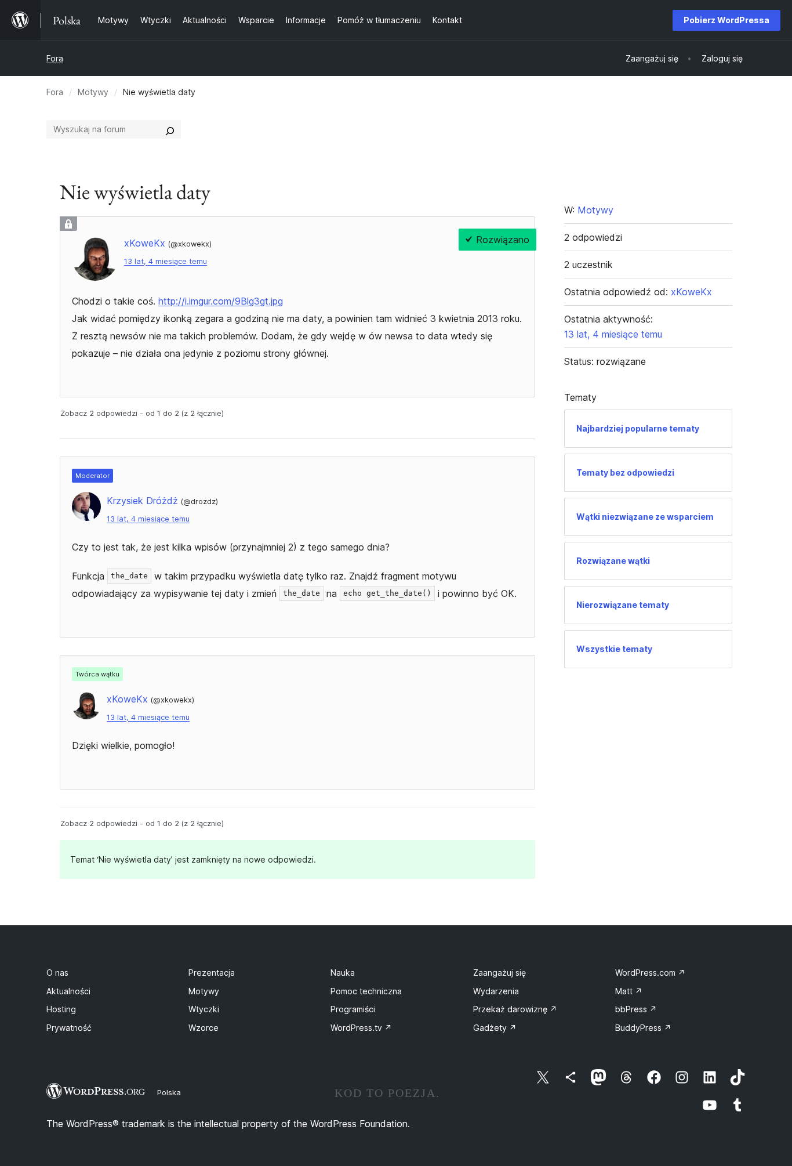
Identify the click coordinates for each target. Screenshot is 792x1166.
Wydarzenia (496, 991)
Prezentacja (211, 972)
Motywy (93, 92)
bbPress (636, 1009)
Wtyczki (203, 1009)
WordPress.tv (361, 1028)
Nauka (342, 972)
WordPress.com (650, 972)
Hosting (61, 1009)
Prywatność (69, 1028)
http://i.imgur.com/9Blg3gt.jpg (220, 301)
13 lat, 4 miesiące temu (165, 261)
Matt (628, 991)
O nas (57, 972)
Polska (169, 1092)
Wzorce (203, 1028)
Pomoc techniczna (366, 991)
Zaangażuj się (499, 972)
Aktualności (68, 991)
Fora (54, 58)
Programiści (352, 1009)
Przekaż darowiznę (515, 1009)
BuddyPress (643, 1028)
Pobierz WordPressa (726, 20)
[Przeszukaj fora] (170, 129)
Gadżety (495, 1028)
